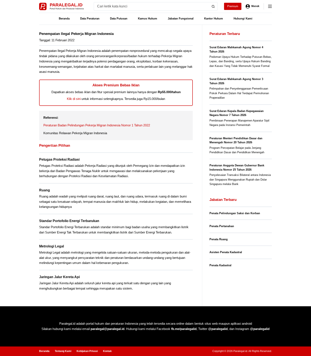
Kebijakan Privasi (87, 351)
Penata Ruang (218, 239)
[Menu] (270, 6)
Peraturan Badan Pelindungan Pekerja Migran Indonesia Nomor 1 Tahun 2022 (96, 125)
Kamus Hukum (147, 18)
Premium (232, 6)
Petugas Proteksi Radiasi (59, 159)
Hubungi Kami (243, 18)
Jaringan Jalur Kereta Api (59, 277)
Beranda (64, 18)
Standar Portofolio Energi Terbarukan (69, 221)
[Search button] (213, 6)
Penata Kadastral (220, 265)
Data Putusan (118, 18)
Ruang (44, 190)
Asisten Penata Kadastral (225, 252)
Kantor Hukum (213, 18)
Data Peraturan (89, 18)
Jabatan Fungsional (181, 18)
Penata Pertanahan (221, 226)
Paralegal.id (66, 4)
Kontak (107, 351)
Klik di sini (74, 99)
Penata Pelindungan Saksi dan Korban (234, 213)
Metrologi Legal (51, 246)
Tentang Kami (63, 351)
